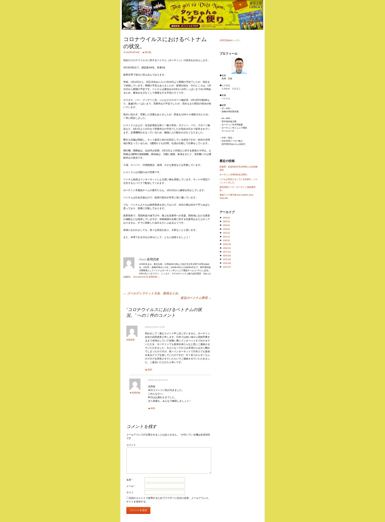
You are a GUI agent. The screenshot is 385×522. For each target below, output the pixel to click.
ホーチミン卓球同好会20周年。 (234, 174)
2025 (226, 221)
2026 (226, 217)
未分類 (148, 52)
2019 (227, 244)
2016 (227, 255)
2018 (227, 248)
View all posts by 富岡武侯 (146, 276)
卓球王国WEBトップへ (230, 40)
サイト (130, 492)
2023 (226, 229)
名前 (129, 479)
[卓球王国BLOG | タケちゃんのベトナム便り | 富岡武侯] (192, 15)
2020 (226, 240)
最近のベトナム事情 (195, 298)
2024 (226, 225)
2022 (226, 232)
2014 (227, 263)
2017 (227, 251)
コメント (131, 444)
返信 (150, 369)
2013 (227, 266)
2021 (226, 236)
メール (130, 486)
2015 (227, 259)
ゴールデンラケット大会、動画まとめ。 (152, 293)
